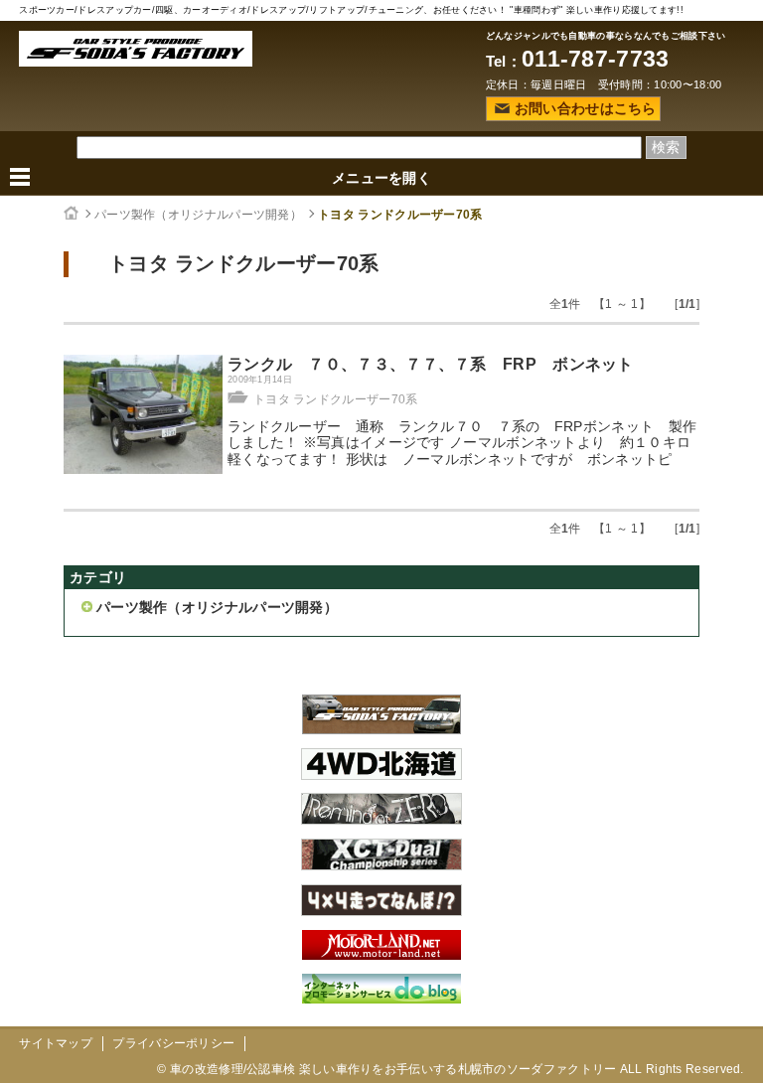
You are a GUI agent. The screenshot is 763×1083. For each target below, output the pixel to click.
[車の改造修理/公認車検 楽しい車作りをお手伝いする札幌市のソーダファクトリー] (135, 49)
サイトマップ (55, 1043)
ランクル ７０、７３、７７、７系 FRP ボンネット (431, 364)
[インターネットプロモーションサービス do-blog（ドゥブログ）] (381, 998)
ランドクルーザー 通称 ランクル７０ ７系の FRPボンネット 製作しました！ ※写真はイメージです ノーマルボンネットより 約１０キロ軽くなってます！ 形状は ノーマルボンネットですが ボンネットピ (462, 443)
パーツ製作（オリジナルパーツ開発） (198, 215)
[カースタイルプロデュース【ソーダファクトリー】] (381, 729)
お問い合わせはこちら (586, 108)
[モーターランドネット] (381, 955)
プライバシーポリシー (173, 1043)
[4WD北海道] (381, 775)
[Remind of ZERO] (381, 820)
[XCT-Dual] (381, 865)
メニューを (381, 178)
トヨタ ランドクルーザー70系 (400, 215)
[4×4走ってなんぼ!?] (381, 911)
